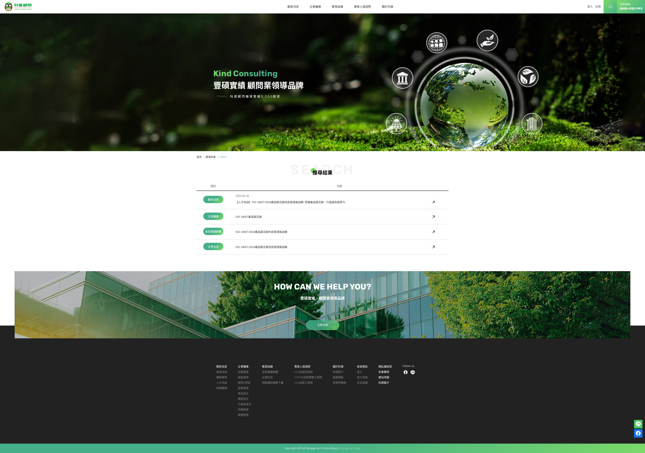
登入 (590, 6)
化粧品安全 (244, 404)
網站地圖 (383, 377)
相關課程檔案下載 (273, 382)
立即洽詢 (322, 325)
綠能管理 (243, 377)
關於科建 (387, 6)
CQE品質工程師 (303, 382)
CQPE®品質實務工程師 (308, 377)
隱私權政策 (385, 366)
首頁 (199, 156)
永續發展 (243, 372)
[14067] (18, 6)
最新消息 (221, 372)
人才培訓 (221, 382)
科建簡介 (338, 372)
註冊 (598, 6)
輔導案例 (221, 377)
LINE (413, 372)
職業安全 (243, 398)
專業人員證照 (362, 6)
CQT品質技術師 (303, 372)
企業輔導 (315, 6)
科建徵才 (383, 382)
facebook (406, 372)
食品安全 (243, 393)
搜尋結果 (211, 156)
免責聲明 (383, 372)
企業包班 (267, 377)
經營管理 (243, 415)
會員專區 (362, 366)
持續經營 (243, 409)
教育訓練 (337, 6)
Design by (346, 448)
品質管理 (243, 388)
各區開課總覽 (270, 372)
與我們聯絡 (339, 382)
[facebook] (638, 433)
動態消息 (293, 6)
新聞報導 (221, 388)
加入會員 (362, 377)
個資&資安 (244, 382)
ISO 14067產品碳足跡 (248, 217)
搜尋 (610, 6)
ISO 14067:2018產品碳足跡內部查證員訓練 (261, 232)
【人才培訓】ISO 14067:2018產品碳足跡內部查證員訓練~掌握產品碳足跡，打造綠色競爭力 (290, 202)
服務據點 (338, 377)
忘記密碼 (362, 382)
